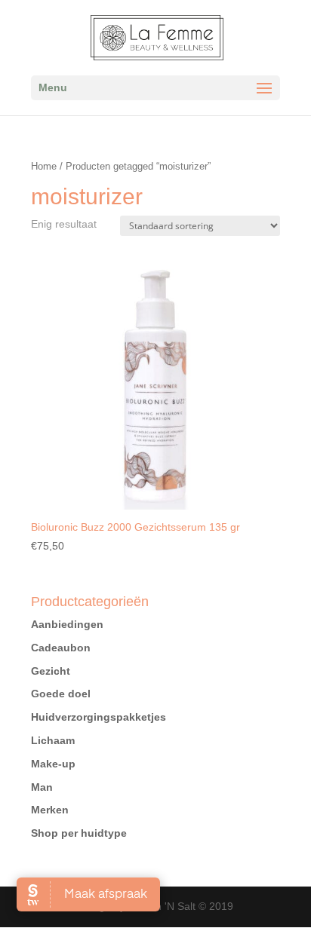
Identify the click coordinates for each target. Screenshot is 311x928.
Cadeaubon (61, 648)
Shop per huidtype (79, 833)
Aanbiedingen (67, 624)
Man (42, 787)
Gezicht (50, 671)
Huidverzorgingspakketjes (98, 717)
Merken (50, 810)
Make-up (53, 764)
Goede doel (61, 694)
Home (44, 166)
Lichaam (53, 740)
